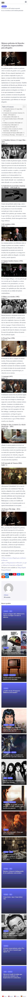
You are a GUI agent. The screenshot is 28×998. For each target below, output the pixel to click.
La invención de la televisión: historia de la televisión (12, 678)
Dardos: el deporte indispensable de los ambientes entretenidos (13, 872)
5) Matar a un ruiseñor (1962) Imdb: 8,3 (12, 123)
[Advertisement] (14, 26)
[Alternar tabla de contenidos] (23, 106)
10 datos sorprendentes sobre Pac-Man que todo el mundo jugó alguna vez (14, 950)
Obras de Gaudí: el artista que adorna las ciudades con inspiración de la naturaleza (12, 976)
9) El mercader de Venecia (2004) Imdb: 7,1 (13, 133)
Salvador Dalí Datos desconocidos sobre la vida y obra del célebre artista (13, 935)
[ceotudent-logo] (2, 2)
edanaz (6, 595)
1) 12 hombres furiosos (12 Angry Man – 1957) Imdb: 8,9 (13, 110)
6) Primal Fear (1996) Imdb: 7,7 (11, 125)
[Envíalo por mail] (3, 574)
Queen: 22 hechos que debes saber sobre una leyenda (14, 781)
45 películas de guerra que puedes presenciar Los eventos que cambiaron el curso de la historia (13, 652)
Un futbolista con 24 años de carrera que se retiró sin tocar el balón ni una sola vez (13, 729)
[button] (26, 2)
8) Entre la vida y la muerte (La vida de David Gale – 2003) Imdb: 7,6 (12, 130)
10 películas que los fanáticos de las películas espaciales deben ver (13, 756)
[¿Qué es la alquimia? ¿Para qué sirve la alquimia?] (14, 823)
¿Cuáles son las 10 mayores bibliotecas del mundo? (11, 691)
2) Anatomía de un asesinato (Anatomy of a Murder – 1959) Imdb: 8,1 (13, 114)
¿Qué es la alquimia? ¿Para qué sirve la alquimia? (13, 833)
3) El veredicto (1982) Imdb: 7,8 (11, 117)
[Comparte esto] (7, 574)
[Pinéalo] (14, 574)
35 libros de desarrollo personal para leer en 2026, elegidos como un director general (13, 806)
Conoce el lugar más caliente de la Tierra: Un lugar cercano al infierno (13, 615)
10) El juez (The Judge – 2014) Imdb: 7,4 (14, 135)
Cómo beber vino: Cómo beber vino (13, 898)
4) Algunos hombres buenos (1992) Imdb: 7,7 (13, 120)
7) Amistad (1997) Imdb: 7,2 (10, 127)
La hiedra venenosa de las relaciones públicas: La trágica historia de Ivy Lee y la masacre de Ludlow (13, 857)
